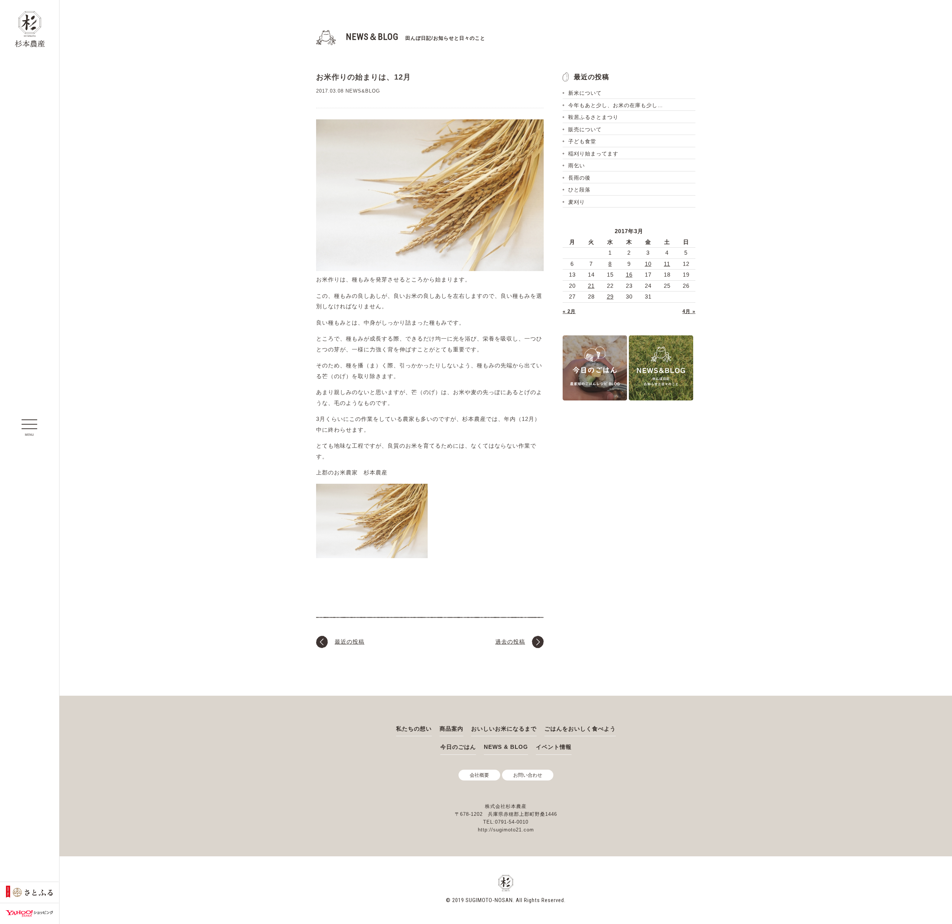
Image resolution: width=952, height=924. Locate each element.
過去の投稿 (510, 641)
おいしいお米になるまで (504, 728)
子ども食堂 (582, 141)
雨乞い (576, 165)
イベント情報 (554, 747)
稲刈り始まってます (593, 154)
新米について (585, 93)
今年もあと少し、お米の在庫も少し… (615, 105)
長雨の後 (579, 178)
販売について (585, 129)
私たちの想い (414, 728)
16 (629, 274)
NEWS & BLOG (506, 747)
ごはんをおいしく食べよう (580, 728)
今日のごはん (458, 747)
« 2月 (569, 311)
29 (610, 296)
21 (591, 286)
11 (667, 264)
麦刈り (576, 202)
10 (648, 264)
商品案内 (451, 728)
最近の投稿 (349, 641)
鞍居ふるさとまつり (593, 117)
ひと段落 (579, 190)
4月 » (688, 311)
